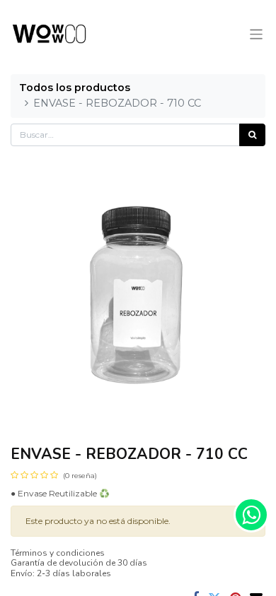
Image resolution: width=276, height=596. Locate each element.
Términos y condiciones (58, 553)
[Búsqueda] (252, 135)
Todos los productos (74, 87)
